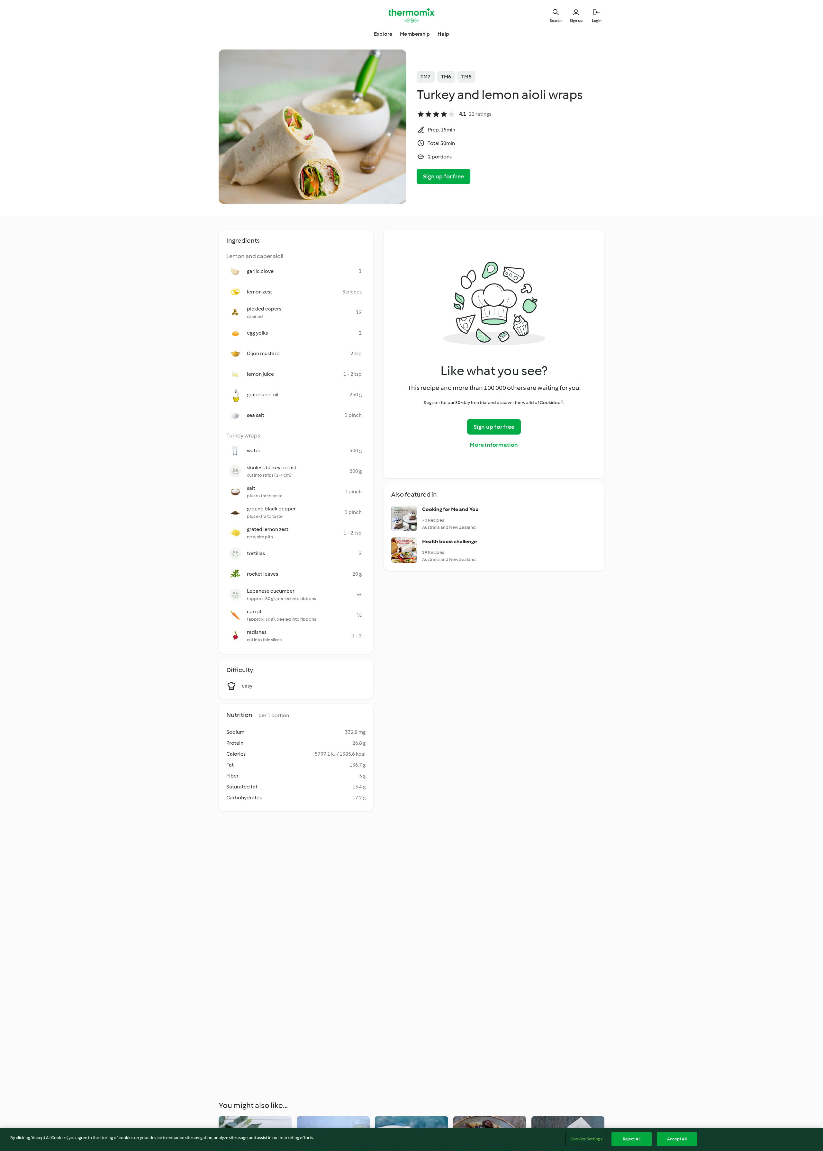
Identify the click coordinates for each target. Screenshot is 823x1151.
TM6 (446, 77)
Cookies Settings (586, 1139)
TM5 (466, 77)
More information (494, 444)
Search (556, 20)
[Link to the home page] (411, 15)
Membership (415, 34)
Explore (383, 34)
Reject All (631, 1139)
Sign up (576, 20)
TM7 (426, 77)
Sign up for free (443, 176)
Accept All (677, 1139)
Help (443, 34)
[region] (411, 1139)
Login (596, 20)
